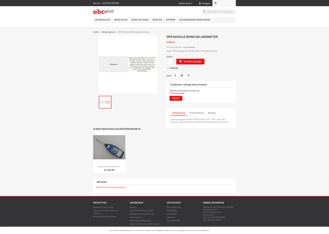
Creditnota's (171, 214)
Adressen (170, 217)
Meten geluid (120, 19)
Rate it (176, 98)
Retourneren (135, 217)
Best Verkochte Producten (105, 216)
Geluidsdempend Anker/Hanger (194, 19)
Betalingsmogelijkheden (140, 220)
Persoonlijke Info (173, 207)
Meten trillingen (139, 19)
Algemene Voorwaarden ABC (142, 214)
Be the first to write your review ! (111, 187)
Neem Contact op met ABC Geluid (144, 224)
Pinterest (188, 75)
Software (170, 19)
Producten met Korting (103, 207)
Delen (175, 75)
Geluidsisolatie (102, 19)
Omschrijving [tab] (178, 113)
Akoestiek (157, 19)
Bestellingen (171, 210)
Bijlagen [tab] (212, 113)
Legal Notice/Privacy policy (141, 210)
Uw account (173, 202)
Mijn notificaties (173, 220)
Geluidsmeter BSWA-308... (109, 166)
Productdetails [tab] (196, 113)
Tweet (181, 75)
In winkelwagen (190, 61)
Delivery (133, 207)
